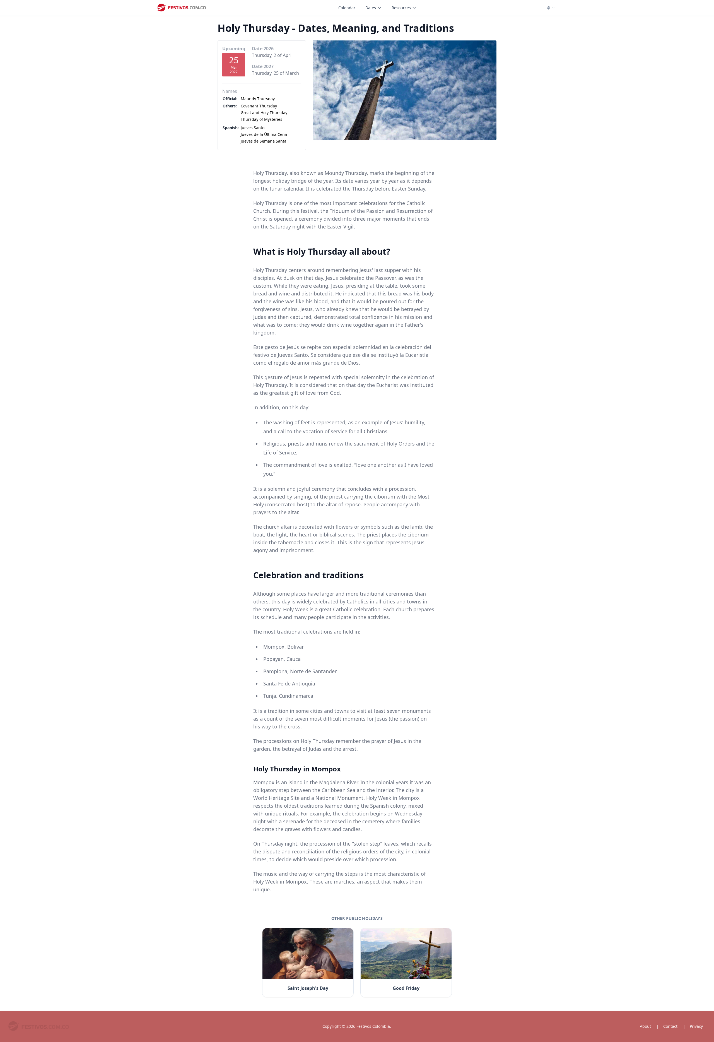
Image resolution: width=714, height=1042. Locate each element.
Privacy (696, 1026)
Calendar (346, 7)
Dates (370, 7)
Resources (401, 7)
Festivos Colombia (373, 1026)
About (645, 1026)
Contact (670, 1026)
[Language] (551, 8)
